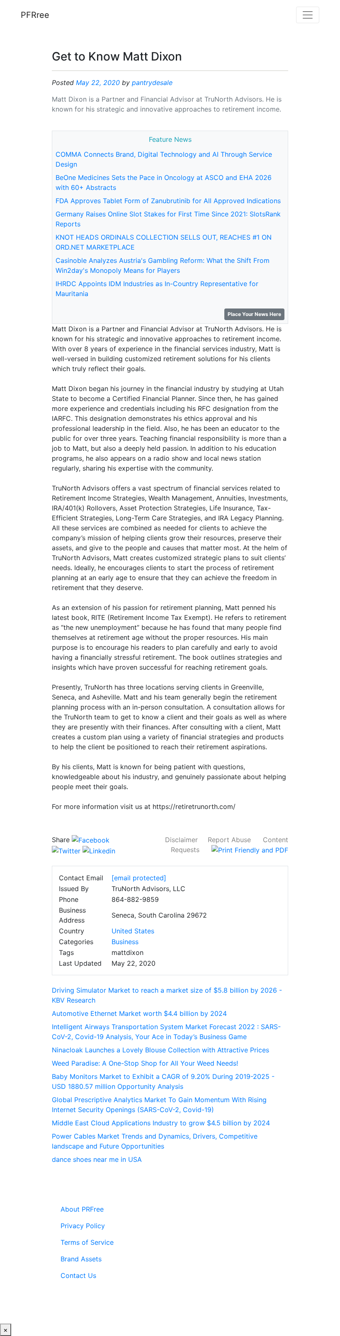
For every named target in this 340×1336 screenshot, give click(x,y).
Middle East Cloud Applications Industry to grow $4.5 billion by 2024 (161, 1123)
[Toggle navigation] (307, 15)
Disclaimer (181, 840)
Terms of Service (87, 1242)
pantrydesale (152, 82)
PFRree (35, 15)
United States (133, 931)
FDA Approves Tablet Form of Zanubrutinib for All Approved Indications (168, 201)
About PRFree (82, 1209)
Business (125, 942)
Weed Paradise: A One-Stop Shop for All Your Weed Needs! (145, 1063)
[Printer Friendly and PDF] (249, 849)
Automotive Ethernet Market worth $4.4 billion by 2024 (139, 1013)
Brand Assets (81, 1259)
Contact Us (78, 1275)
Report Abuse (229, 840)
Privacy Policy (83, 1226)
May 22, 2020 (98, 82)
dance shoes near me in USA (97, 1159)
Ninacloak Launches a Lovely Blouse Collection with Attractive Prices (160, 1050)
